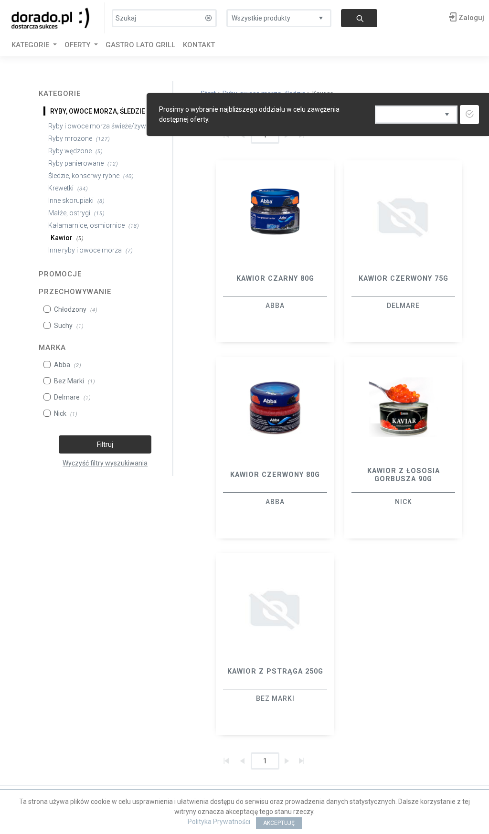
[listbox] (278, 15)
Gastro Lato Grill (140, 45)
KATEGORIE (31, 45)
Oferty (78, 45)
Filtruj (105, 444)
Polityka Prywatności (219, 821)
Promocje (60, 274)
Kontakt (199, 45)
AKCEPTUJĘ (279, 823)
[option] (275, 251)
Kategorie (60, 93)
